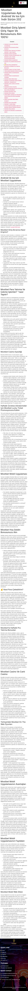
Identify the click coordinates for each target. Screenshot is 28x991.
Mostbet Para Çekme (9, 108)
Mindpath (14, 988)
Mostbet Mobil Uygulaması (11, 60)
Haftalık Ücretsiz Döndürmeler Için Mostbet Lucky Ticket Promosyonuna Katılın (12, 57)
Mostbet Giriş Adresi (9, 93)
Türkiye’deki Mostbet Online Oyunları (13, 71)
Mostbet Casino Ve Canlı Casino (12, 69)
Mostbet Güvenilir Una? (10, 91)
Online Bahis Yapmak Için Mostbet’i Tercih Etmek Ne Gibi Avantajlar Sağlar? (13, 96)
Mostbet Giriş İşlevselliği (10, 102)
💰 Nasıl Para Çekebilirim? (10, 64)
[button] (12, 6)
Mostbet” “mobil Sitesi (9, 104)
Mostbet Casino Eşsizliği (10, 53)
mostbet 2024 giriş (15, 227)
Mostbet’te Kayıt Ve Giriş (10, 86)
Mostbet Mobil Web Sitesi (10, 78)
